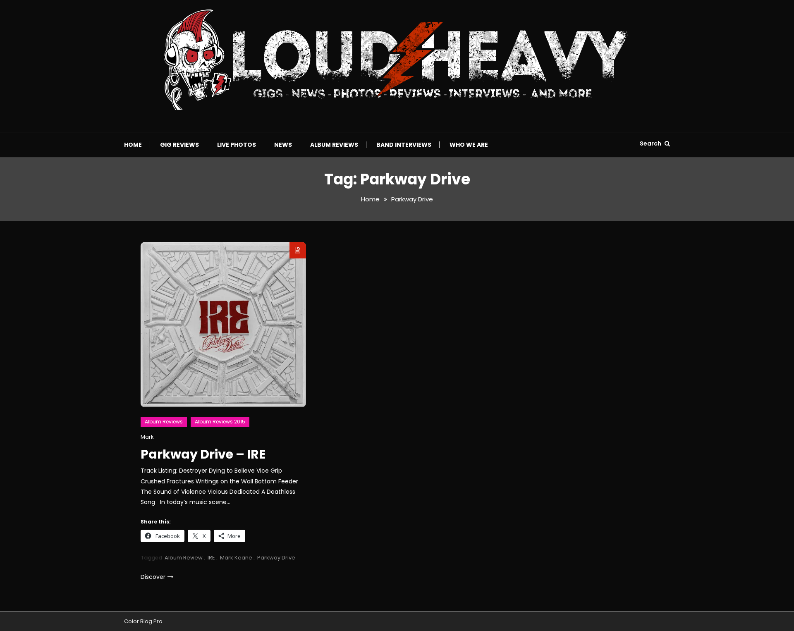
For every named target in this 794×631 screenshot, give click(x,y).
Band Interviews (403, 145)
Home (133, 145)
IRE (211, 558)
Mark (147, 437)
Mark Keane (236, 558)
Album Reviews (334, 145)
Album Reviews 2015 (220, 421)
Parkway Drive (276, 558)
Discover (153, 577)
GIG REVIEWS (179, 145)
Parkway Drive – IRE (203, 454)
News (283, 145)
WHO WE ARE (469, 145)
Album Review (184, 558)
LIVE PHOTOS (236, 145)
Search (651, 143)
